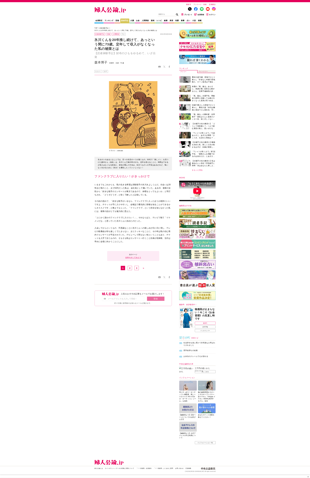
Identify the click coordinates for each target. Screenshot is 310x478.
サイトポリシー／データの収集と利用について (119, 468)
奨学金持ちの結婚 (190, 350)
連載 (200, 20)
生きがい (98, 71)
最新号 (188, 4)
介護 (132, 20)
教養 (183, 20)
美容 (171, 20)
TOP (96, 28)
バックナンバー (205, 330)
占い (188, 20)
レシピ (159, 20)
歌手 (105, 71)
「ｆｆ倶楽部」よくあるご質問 (163, 468)
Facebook (169, 67)
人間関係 (145, 20)
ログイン (212, 15)
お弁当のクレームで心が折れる (195, 356)
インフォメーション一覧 (205, 442)
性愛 (177, 20)
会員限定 (98, 20)
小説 (194, 20)
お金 (138, 20)
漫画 (152, 20)
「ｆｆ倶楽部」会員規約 (144, 468)
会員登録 (201, 15)
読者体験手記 (104, 28)
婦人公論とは (98, 468)
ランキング (109, 20)
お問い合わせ (179, 468)
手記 (123, 34)
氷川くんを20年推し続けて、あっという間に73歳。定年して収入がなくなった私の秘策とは (125, 30)
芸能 (117, 20)
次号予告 (205, 327)
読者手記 (124, 20)
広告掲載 (188, 468)
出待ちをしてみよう (133, 257)
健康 (165, 20)
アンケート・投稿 (200, 4)
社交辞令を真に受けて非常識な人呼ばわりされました (199, 344)
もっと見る (198, 170)
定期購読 (212, 4)
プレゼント (188, 15)
